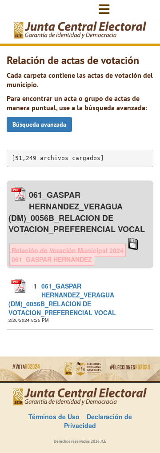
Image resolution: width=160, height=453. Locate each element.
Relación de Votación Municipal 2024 (68, 250)
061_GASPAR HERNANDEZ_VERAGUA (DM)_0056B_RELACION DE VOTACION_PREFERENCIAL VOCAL (62, 299)
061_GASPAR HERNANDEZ (52, 259)
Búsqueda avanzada (39, 124)
